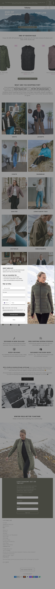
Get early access (14, 314)
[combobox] (6, 303)
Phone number (5, 300)
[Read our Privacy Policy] (24, 310)
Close (14, 319)
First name (5, 292)
